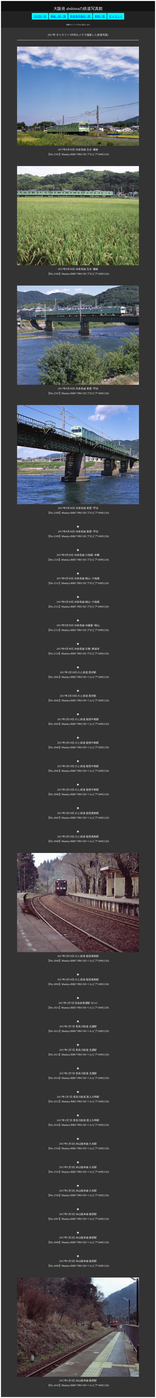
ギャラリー (115, 16)
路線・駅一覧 (58, 16)
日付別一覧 (40, 16)
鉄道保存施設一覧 (80, 16)
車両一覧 (100, 16)
